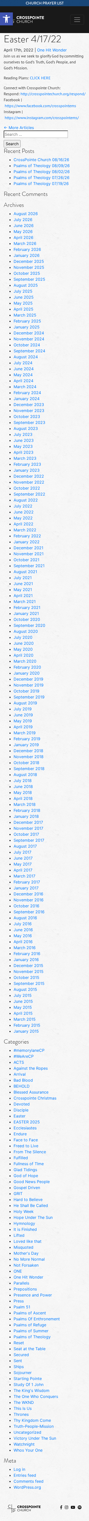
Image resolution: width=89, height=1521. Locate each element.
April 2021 (23, 595)
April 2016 (23, 941)
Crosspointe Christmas (35, 1098)
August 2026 (26, 213)
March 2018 (25, 804)
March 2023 (25, 458)
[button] (6, 18)
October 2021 (26, 559)
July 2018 (23, 780)
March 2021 (25, 601)
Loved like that (28, 1241)
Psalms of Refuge (30, 1324)
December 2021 (28, 547)
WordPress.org (27, 1487)
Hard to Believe (28, 1199)
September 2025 (29, 279)
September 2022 (29, 494)
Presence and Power (33, 1294)
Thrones (21, 1414)
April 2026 (23, 237)
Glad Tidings (25, 1169)
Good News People (32, 1181)
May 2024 (23, 374)
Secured (21, 1354)
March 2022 (25, 529)
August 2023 (26, 428)
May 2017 (23, 864)
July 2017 (22, 852)
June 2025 (24, 297)
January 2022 (27, 541)
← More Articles (19, 127)
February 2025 (27, 321)
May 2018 (23, 792)
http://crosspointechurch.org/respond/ (53, 93)
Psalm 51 (22, 1306)
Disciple (21, 1109)
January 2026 (27, 255)
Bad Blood (23, 1080)
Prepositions (25, 1289)
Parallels (21, 1283)
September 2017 (29, 840)
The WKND (24, 1402)
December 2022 (29, 476)
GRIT (18, 1193)
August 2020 (26, 631)
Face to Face (26, 1139)
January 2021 (26, 613)
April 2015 (23, 1013)
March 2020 (25, 661)
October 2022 (27, 488)
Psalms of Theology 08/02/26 (42, 171)
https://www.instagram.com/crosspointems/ (42, 117)
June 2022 (24, 511)
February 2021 (27, 607)
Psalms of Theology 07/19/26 (41, 183)
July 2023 (23, 434)
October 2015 (26, 977)
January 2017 (26, 887)
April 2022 (23, 523)
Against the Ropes (31, 1068)
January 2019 (26, 744)
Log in (19, 1469)
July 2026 (23, 219)
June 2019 (23, 714)
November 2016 (29, 899)
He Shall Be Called (31, 1205)
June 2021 (23, 583)
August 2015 (25, 989)
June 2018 (23, 786)
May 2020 (23, 649)
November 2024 (29, 338)
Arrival (20, 1074)
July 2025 (23, 291)
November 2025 (29, 267)
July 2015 (23, 995)
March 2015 (25, 1019)
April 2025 (23, 309)
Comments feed (29, 1481)
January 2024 (27, 398)
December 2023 (29, 404)
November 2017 (28, 828)
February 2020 (27, 667)
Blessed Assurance (31, 1092)
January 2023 (27, 470)
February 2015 (27, 1025)
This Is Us (23, 1408)
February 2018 (27, 810)
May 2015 (23, 1007)
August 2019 (25, 702)
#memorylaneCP (29, 1050)
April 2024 (23, 380)
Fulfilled (21, 1157)
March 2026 (25, 243)
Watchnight (24, 1444)
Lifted (19, 1235)
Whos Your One (28, 1450)
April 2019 (23, 726)
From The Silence (30, 1151)
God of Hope (26, 1175)
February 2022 (27, 535)
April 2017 (23, 870)
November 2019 (29, 685)
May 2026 (23, 231)
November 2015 (29, 971)
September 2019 (29, 696)
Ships (19, 1366)
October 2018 (26, 762)
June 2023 (24, 440)
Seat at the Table (29, 1348)
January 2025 (27, 326)
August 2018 (25, 774)
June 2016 (23, 929)
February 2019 (27, 738)
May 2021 (23, 589)
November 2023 (29, 410)
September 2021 (29, 565)
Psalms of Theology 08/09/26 (42, 165)
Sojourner (23, 1372)
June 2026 (24, 225)
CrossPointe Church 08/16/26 (41, 159)
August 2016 (25, 917)
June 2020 (24, 643)
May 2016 (23, 935)
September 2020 (29, 625)
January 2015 (26, 1031)
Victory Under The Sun (35, 1438)
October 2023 (27, 416)
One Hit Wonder (52, 49)
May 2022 (23, 517)
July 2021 (23, 577)
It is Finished (25, 1229)
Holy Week (24, 1211)
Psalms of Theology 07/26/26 (41, 177)
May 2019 (23, 720)
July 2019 (23, 708)
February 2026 (27, 249)
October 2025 (27, 273)
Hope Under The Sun (33, 1217)
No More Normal (29, 1259)
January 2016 (26, 959)
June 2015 (23, 1001)
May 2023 (23, 446)
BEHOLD (22, 1086)
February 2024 (27, 392)
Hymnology (24, 1223)
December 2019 (28, 679)
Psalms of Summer (31, 1330)
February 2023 (27, 464)
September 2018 (29, 768)
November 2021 (29, 553)
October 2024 (27, 344)
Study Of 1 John (29, 1384)
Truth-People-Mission (34, 1426)
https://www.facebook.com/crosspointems (40, 105)
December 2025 (29, 261)
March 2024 (25, 386)
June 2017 (23, 858)
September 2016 (29, 911)
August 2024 (26, 356)
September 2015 (29, 983)
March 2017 (24, 876)
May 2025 (23, 303)
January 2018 (26, 816)
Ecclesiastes (25, 1127)
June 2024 (24, 368)
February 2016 (27, 953)
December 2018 (28, 750)
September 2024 (29, 350)
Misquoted (23, 1247)
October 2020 (27, 619)
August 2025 (26, 285)
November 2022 (29, 482)
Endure (20, 1133)
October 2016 (26, 905)
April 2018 (23, 798)
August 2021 (25, 571)
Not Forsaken (26, 1265)
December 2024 (29, 332)
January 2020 (27, 673)
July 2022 (23, 506)
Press (19, 1300)
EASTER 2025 (27, 1121)
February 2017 (27, 881)
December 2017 (28, 822)
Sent (18, 1360)
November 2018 (29, 756)
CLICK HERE (40, 77)
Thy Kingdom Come (32, 1420)
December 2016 (28, 893)
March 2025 (25, 315)
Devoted (22, 1104)
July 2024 (23, 362)
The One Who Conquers (36, 1396)
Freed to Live (26, 1145)
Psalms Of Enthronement (37, 1318)
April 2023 (23, 452)
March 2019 (25, 732)
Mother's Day (26, 1253)
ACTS (19, 1062)
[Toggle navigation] (77, 20)
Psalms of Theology (32, 1336)
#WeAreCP (24, 1056)
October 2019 (26, 691)
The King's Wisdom (31, 1390)
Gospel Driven (27, 1187)
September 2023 (29, 422)
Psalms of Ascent (30, 1312)
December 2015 (28, 965)
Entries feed (25, 1475)
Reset (19, 1342)
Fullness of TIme (29, 1163)
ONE (18, 1271)
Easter (19, 1115)
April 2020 (23, 655)
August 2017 (25, 846)
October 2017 (26, 834)
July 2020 (23, 637)
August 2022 (26, 500)
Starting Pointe (28, 1378)
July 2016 (23, 923)
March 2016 (25, 947)
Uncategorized (27, 1432)
